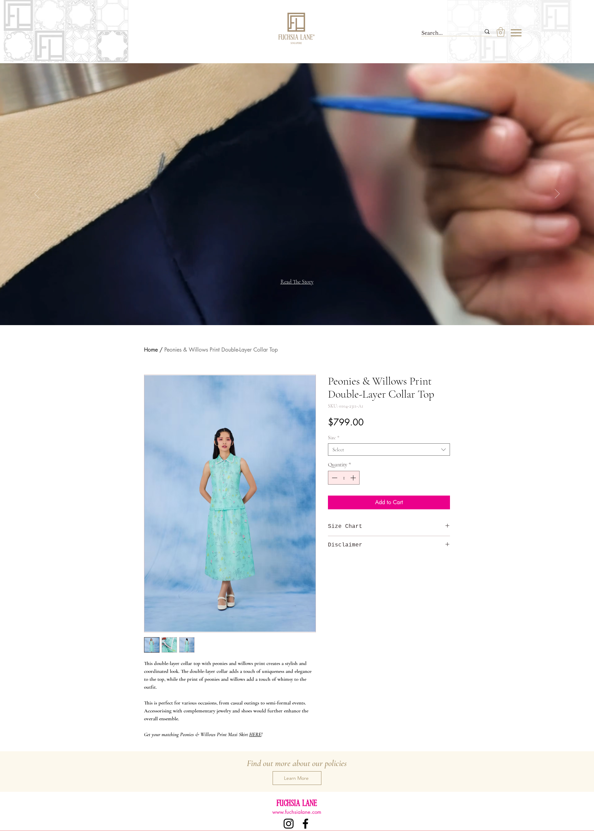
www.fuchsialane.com (296, 812)
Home (151, 349)
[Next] (557, 194)
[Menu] (515, 32)
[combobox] (389, 449)
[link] (501, 31)
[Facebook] (305, 823)
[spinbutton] (344, 477)
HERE (255, 734)
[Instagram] (288, 823)
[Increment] (354, 477)
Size (333, 438)
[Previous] (36, 194)
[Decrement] (334, 477)
